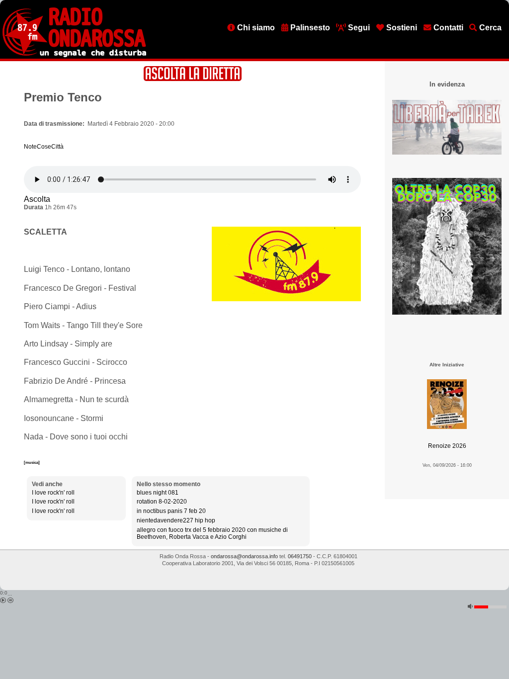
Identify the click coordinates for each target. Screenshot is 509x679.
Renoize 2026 (447, 445)
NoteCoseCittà (44, 146)
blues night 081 (157, 492)
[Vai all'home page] (74, 55)
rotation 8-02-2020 (162, 501)
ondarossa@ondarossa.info (244, 556)
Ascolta (37, 199)
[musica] (32, 462)
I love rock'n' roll (53, 492)
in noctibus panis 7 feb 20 (171, 511)
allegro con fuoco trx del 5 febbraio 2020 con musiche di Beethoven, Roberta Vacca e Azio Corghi (212, 533)
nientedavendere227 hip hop (176, 520)
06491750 (300, 556)
